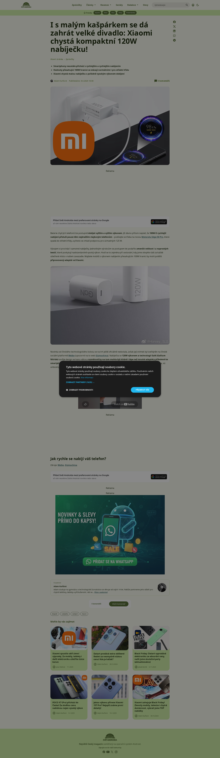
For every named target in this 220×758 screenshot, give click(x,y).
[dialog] (110, 379)
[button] (110, 382)
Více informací (87, 377)
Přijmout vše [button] (142, 390)
